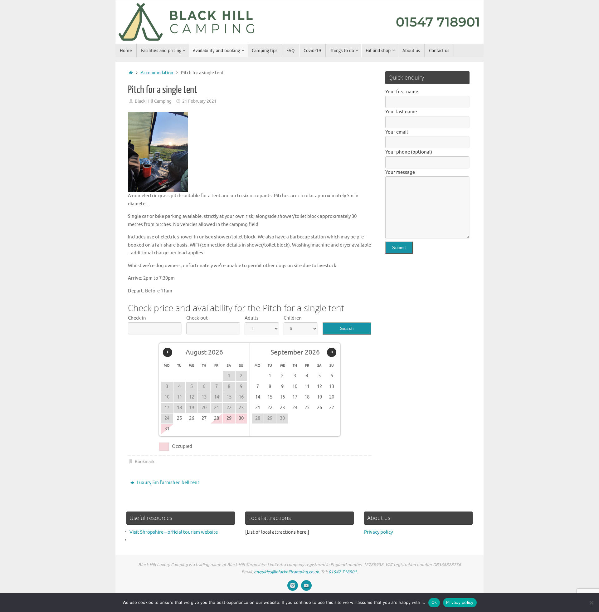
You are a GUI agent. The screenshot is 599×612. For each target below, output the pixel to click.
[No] (591, 603)
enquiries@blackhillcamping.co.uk (286, 572)
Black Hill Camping (153, 101)
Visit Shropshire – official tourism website (173, 532)
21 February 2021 (199, 101)
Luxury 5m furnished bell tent (167, 483)
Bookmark (144, 461)
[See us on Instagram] (292, 585)
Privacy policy (378, 532)
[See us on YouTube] (306, 585)
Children (293, 318)
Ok (434, 602)
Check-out (197, 318)
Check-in (137, 318)
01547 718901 (343, 572)
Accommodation (157, 73)
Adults (252, 318)
